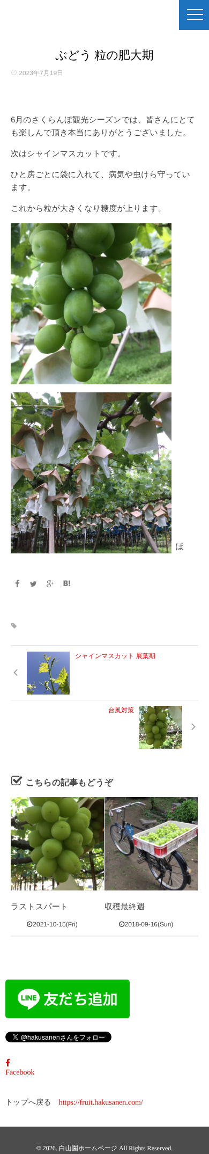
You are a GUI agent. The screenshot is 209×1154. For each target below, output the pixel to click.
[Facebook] (17, 584)
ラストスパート (39, 906)
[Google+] (50, 584)
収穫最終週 (124, 906)
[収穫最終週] (151, 843)
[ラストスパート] (57, 843)
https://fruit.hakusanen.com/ (101, 1103)
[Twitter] (33, 584)
